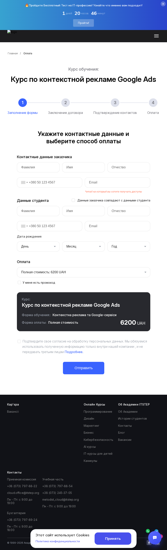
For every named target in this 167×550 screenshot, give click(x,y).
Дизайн (89, 418)
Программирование (98, 411)
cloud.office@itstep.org (23, 492)
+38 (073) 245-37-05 (57, 492)
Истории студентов (132, 418)
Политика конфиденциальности (58, 541)
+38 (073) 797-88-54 (57, 486)
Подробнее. (74, 352)
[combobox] (23, 182)
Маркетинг (91, 425)
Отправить (84, 368)
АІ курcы (90, 446)
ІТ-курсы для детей (98, 453)
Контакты (125, 425)
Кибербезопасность (98, 439)
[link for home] (14, 38)
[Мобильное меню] (157, 36)
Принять (113, 538)
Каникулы (90, 460)
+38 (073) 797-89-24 (22, 519)
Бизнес (89, 432)
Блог (121, 432)
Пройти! (83, 23)
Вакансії (13, 411)
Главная (13, 53)
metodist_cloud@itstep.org (60, 499)
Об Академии (127, 411)
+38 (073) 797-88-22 (22, 486)
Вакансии (124, 439)
